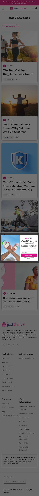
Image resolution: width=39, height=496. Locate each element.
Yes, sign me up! (29, 255)
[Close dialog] (37, 236)
